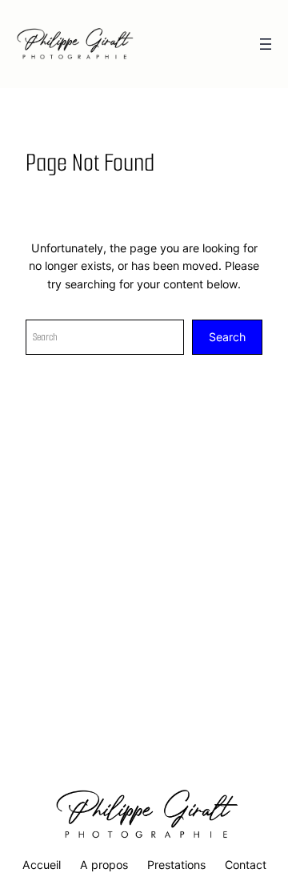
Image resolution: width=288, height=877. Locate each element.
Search (227, 337)
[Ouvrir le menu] (265, 44)
